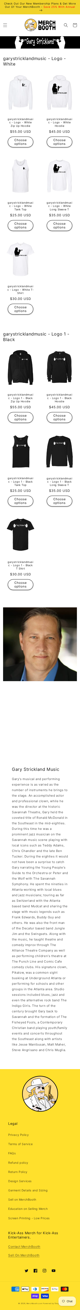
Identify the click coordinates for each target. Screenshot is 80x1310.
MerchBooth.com (34, 1303)
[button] (5, 25)
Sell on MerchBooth (22, 1199)
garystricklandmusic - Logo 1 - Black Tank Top (20, 481)
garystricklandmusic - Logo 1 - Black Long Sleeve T (59, 482)
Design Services (20, 1181)
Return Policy (17, 1172)
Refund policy (18, 1162)
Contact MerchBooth (24, 1247)
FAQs (12, 1153)
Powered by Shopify (52, 1303)
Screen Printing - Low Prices (29, 1218)
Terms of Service (20, 1144)
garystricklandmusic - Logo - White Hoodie (59, 122)
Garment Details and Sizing (28, 1190)
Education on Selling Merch (28, 1208)
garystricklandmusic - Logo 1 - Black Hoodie (59, 398)
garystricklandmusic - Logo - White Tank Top (20, 206)
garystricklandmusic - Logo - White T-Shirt (20, 289)
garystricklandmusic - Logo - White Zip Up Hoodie (20, 122)
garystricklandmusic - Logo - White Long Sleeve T (59, 206)
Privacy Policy (18, 1134)
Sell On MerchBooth (24, 1255)
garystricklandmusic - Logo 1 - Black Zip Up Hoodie (20, 398)
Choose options (20, 142)
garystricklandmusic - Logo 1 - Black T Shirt (20, 565)
